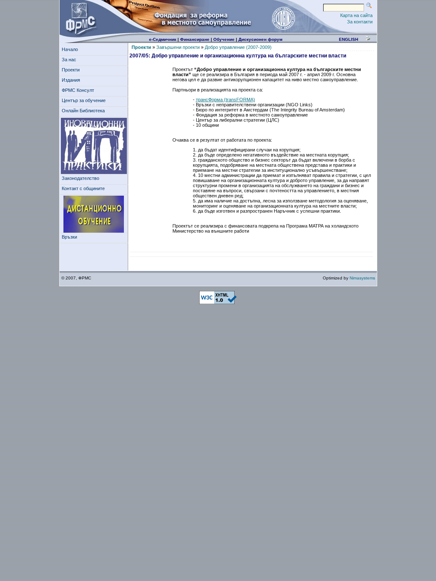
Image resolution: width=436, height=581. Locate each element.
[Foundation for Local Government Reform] (79, 18)
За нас (69, 59)
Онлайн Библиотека (83, 110)
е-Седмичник (162, 39)
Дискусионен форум (260, 39)
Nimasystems (362, 278)
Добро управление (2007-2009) (238, 47)
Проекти (71, 69)
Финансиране (194, 39)
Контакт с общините (83, 188)
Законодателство (80, 178)
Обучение (224, 39)
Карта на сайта (356, 15)
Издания (71, 80)
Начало (70, 49)
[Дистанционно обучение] (93, 214)
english (348, 39)
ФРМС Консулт (78, 90)
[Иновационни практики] (93, 146)
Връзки (69, 236)
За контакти (360, 21)
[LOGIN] (283, 18)
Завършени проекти (178, 47)
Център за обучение (84, 100)
